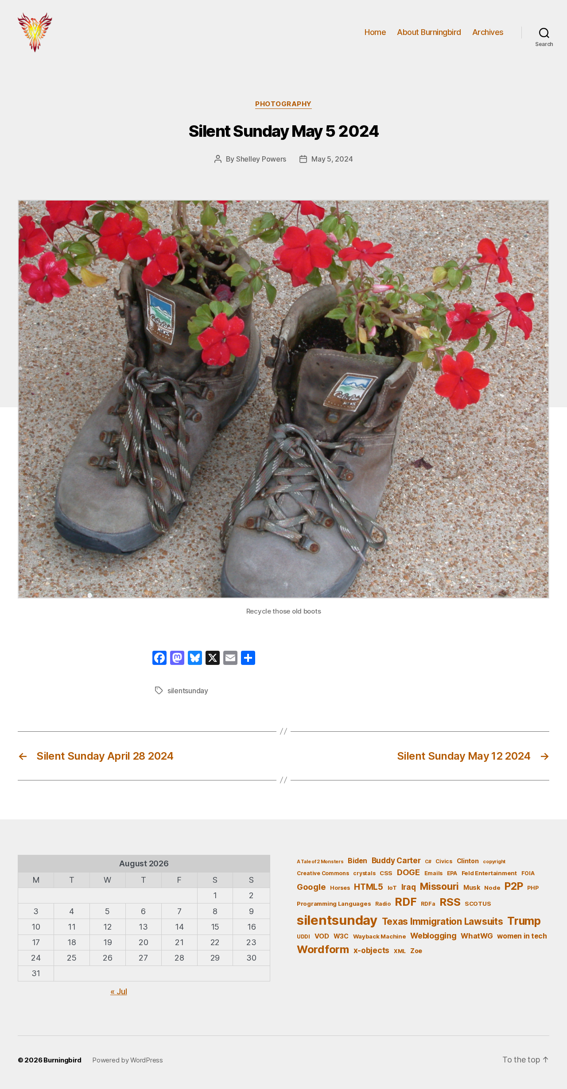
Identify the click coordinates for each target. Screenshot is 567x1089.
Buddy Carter (396, 860)
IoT (392, 887)
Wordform (323, 949)
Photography (283, 104)
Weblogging (433, 935)
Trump (524, 920)
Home (375, 32)
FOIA (528, 873)
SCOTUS (478, 903)
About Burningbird (429, 32)
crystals (364, 873)
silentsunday (187, 690)
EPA (452, 873)
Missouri (439, 886)
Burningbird (62, 1060)
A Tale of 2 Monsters (320, 862)
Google (311, 887)
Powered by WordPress (127, 1060)
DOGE (408, 872)
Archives (488, 32)
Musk (471, 887)
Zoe (416, 950)
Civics (443, 861)
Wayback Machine (379, 936)
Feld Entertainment (489, 873)
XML (400, 951)
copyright (494, 862)
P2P (514, 886)
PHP (532, 887)
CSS (386, 873)
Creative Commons (323, 873)
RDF (405, 901)
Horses (340, 887)
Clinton (468, 861)
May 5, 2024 (332, 158)
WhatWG (477, 935)
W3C (341, 936)
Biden (357, 861)
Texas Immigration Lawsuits (442, 921)
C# (428, 862)
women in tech (522, 936)
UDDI (303, 936)
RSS (449, 902)
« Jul (118, 991)
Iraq (408, 887)
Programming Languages (334, 903)
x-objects (371, 950)
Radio (383, 903)
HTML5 (368, 887)
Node (492, 887)
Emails (433, 873)
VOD (322, 936)
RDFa (428, 903)
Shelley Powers (261, 158)
